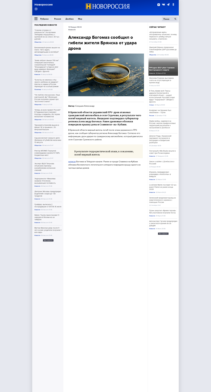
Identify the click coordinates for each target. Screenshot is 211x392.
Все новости (48, 240)
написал (72, 161)
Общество (38, 42)
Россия (57, 19)
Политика (37, 89)
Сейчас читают (157, 27)
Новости (37, 74)
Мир (80, 19)
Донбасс (69, 19)
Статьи (151, 105)
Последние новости (45, 25)
